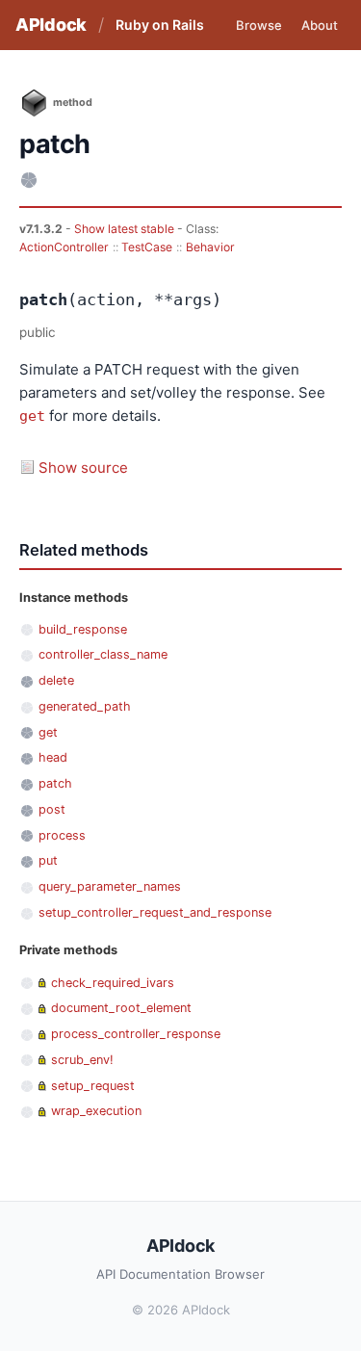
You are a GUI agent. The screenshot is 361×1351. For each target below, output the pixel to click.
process (62, 835)
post (52, 809)
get (32, 416)
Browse (259, 25)
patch (55, 783)
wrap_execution (96, 1111)
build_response (83, 629)
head (53, 757)
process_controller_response (135, 1033)
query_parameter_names (110, 886)
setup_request (93, 1085)
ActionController (64, 247)
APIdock (51, 24)
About (319, 25)
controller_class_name (103, 654)
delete (56, 680)
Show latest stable (125, 228)
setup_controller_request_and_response (155, 912)
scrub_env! (82, 1059)
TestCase (146, 247)
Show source (83, 467)
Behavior (210, 247)
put (48, 860)
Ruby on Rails (160, 24)
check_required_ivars (112, 982)
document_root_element (121, 1007)
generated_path (85, 706)
